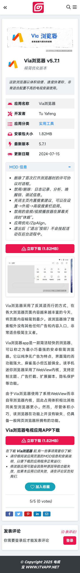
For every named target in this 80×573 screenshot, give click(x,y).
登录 (69, 540)
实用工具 (46, 123)
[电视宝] (39, 7)
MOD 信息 (18, 167)
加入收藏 (42, 486)
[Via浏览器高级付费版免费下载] (38, 275)
